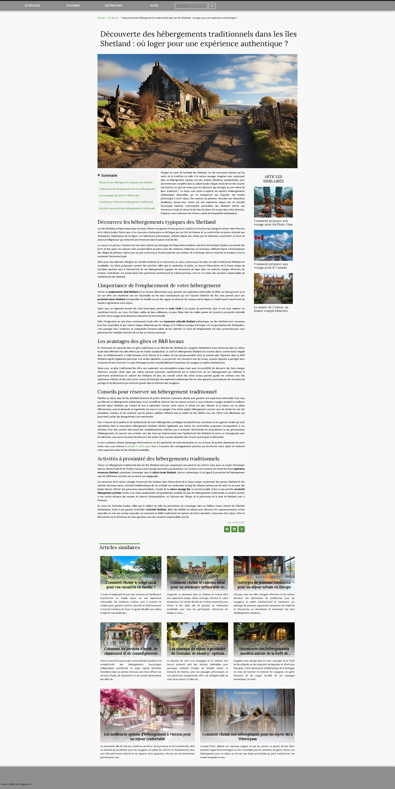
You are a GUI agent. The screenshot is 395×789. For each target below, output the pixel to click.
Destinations (113, 5)
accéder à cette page (138, 446)
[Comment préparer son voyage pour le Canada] (273, 245)
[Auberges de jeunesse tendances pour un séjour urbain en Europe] (264, 573)
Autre (154, 5)
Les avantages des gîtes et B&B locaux (119, 195)
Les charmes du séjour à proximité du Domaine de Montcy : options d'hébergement (197, 653)
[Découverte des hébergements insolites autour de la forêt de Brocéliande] (264, 640)
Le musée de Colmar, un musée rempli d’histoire (271, 309)
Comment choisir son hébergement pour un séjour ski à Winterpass (247, 736)
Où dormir (73, 5)
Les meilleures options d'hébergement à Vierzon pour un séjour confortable (147, 736)
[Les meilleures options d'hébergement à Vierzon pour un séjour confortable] (147, 716)
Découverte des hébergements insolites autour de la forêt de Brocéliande (264, 653)
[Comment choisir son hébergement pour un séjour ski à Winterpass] (247, 716)
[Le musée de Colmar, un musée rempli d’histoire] (273, 288)
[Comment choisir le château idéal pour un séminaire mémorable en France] (197, 573)
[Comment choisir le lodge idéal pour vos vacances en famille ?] (130, 573)
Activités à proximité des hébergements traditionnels (127, 208)
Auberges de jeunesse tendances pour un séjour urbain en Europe (264, 584)
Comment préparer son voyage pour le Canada (271, 265)
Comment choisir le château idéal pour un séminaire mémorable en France (197, 587)
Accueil (101, 18)
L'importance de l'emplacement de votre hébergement (127, 189)
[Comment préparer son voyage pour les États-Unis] (273, 202)
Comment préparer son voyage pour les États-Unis (273, 222)
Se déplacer (32, 5)
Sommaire (109, 175)
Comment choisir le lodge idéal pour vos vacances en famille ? (131, 584)
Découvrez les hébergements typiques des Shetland (125, 183)
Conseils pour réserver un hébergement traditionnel (126, 202)
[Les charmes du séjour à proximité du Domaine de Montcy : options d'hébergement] (197, 640)
